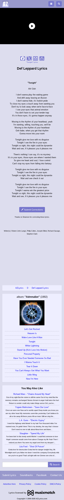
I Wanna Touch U (32, 362)
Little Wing (32, 375)
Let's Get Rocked (32, 329)
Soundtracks (26, 475)
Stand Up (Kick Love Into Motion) (32, 350)
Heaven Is (32, 333)
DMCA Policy (55, 484)
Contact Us (56, 475)
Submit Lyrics (9, 475)
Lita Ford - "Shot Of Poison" (32, 446)
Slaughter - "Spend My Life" (32, 433)
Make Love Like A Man (32, 337)
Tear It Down (32, 366)
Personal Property (32, 354)
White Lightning (32, 346)
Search (56, 464)
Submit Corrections (33, 209)
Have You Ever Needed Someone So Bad (32, 358)
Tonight (32, 341)
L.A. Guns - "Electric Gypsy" (32, 420)
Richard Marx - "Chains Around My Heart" (32, 394)
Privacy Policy (25, 484)
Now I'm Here (32, 379)
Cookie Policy (40, 484)
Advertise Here (9, 484)
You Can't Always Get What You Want (32, 370)
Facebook (42, 475)
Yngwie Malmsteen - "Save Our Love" (32, 407)
